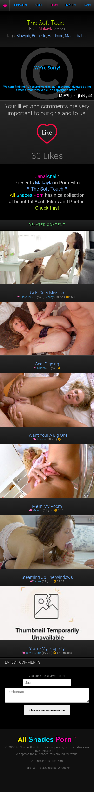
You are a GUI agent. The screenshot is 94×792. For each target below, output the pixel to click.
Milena (41, 368)
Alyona (41, 439)
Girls (38, 5)
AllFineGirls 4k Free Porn (47, 761)
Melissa (37, 510)
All (47, 739)
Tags (87, 5)
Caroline (26, 297)
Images (70, 5)
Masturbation (76, 35)
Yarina (37, 581)
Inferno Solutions (58, 767)
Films (54, 5)
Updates (20, 5)
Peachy (49, 297)
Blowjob (23, 35)
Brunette (39, 35)
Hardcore (55, 35)
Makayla (46, 28)
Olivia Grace (33, 653)
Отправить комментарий (47, 710)
